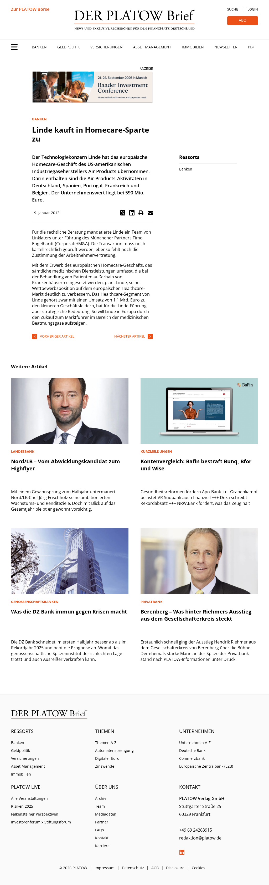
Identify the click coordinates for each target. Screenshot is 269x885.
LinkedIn (181, 852)
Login (252, 9)
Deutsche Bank (192, 750)
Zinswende (104, 766)
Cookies (198, 867)
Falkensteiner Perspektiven (34, 814)
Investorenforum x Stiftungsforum (41, 821)
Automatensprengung (114, 750)
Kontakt (101, 837)
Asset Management (152, 46)
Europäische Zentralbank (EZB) (206, 766)
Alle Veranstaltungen (29, 798)
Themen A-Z (105, 742)
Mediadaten (105, 814)
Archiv (100, 798)
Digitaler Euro (107, 758)
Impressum (105, 867)
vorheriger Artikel (57, 336)
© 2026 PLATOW (73, 867)
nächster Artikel (129, 336)
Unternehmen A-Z (195, 742)
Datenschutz (133, 867)
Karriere (102, 845)
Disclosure (175, 867)
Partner (101, 821)
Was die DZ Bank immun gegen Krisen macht (69, 611)
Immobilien (193, 46)
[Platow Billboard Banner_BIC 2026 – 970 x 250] (92, 87)
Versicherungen (106, 46)
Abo (242, 20)
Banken (39, 46)
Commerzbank (192, 758)
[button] (122, 212)
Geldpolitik (68, 46)
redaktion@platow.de (200, 838)
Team (100, 806)
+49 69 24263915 (195, 830)
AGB (155, 867)
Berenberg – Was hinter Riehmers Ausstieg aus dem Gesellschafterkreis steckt (196, 615)
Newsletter (225, 46)
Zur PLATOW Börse (30, 9)
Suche (232, 9)
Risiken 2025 (22, 806)
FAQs (99, 829)
